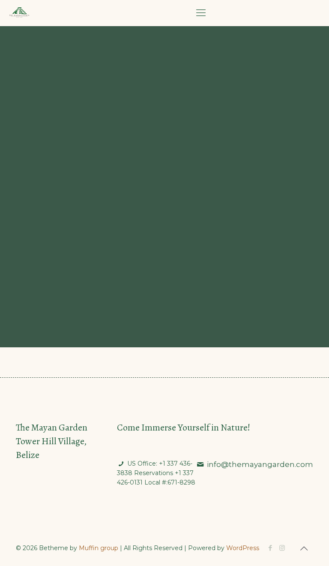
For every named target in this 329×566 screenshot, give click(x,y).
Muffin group (98, 548)
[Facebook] (270, 548)
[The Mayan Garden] (19, 13)
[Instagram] (282, 548)
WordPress (242, 548)
